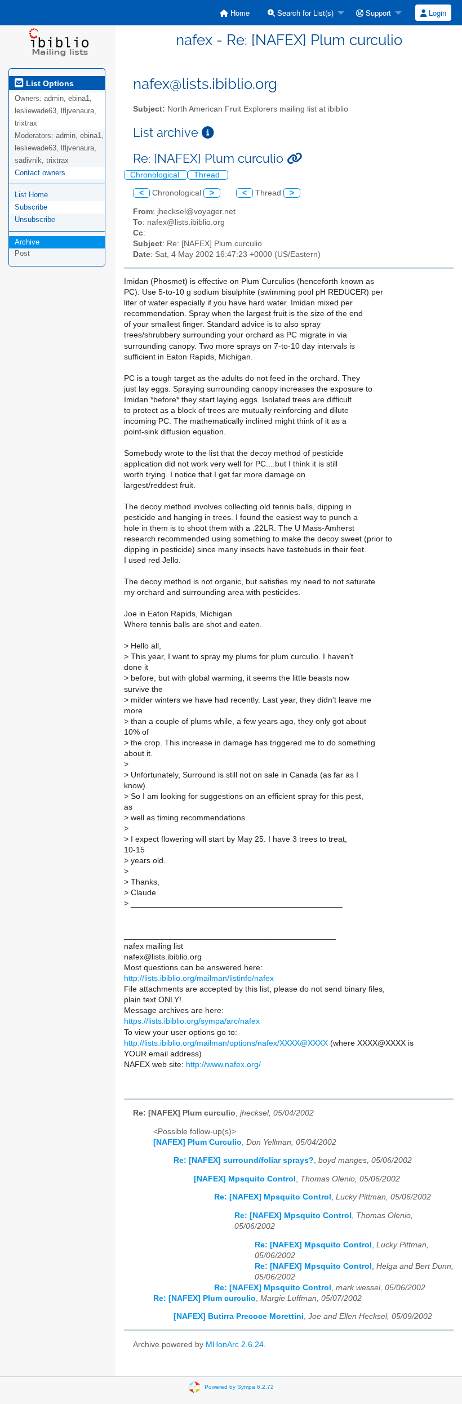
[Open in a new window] (208, 133)
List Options (49, 83)
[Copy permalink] (294, 159)
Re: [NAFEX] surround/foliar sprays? (244, 1160)
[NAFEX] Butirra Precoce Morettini (239, 1316)
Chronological (155, 175)
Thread (208, 175)
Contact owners (40, 172)
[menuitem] (235, 12)
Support (377, 12)
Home (239, 12)
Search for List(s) (304, 12)
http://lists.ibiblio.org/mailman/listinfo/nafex (199, 978)
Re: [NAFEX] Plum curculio (204, 1298)
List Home (31, 194)
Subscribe (31, 207)
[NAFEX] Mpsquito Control (245, 1179)
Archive (27, 242)
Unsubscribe (35, 219)
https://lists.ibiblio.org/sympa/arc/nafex (192, 1021)
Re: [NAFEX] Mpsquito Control (272, 1197)
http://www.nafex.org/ (223, 1064)
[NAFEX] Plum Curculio (197, 1142)
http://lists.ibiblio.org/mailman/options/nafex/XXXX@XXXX (226, 1043)
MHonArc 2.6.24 (235, 1344)
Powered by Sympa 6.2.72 (239, 1387)
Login (436, 12)
